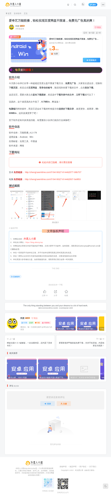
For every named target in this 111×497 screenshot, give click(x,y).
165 (38, 322)
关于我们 (92, 466)
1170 (25, 322)
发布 (94, 4)
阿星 (17, 26)
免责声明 (72, 466)
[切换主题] (105, 486)
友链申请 (63, 466)
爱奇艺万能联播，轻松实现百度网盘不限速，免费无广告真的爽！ (52, 20)
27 (32, 322)
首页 (9, 13)
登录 (49, 403)
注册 (65, 403)
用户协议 (82, 466)
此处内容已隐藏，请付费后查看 (56, 162)
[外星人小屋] (34, 462)
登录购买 (92, 60)
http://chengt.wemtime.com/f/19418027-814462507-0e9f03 (53, 179)
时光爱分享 (79, 470)
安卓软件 (17, 13)
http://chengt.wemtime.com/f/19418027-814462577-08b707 (53, 172)
